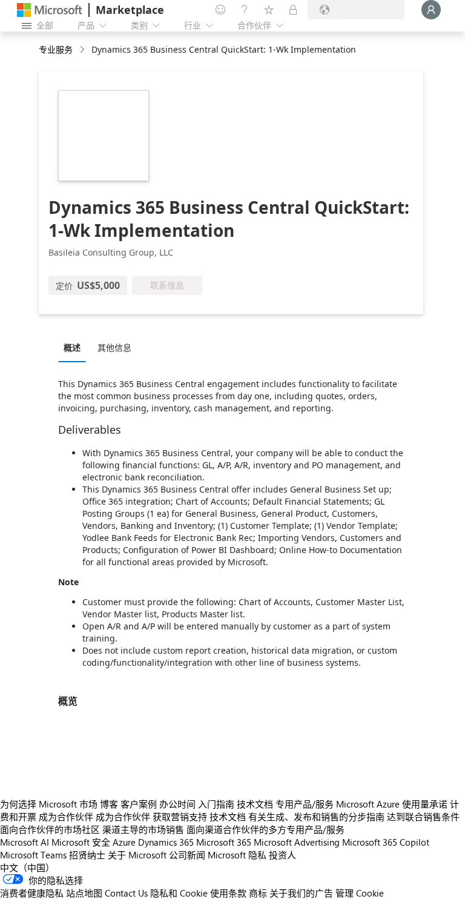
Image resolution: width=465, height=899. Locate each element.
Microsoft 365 (223, 842)
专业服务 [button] (56, 49)
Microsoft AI (24, 842)
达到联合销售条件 (423, 817)
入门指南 (216, 804)
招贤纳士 (87, 855)
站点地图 (84, 893)
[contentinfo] (83, 50)
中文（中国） (27, 867)
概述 (72, 347)
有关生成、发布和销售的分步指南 (316, 817)
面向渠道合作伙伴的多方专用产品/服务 (265, 829)
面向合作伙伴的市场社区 (50, 829)
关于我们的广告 (301, 893)
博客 (109, 804)
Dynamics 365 (166, 842)
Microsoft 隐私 (237, 855)
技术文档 (255, 804)
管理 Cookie (359, 893)
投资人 (282, 855)
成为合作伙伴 (66, 817)
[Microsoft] (49, 10)
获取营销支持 (180, 817)
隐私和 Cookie (179, 893)
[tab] (75, 347)
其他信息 (114, 347)
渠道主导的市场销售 (143, 829)
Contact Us (126, 893)
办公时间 (177, 804)
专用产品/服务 (304, 804)
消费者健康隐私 (32, 893)
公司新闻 (187, 855)
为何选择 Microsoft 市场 (48, 804)
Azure (124, 842)
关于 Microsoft (137, 855)
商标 (258, 893)
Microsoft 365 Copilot (385, 842)
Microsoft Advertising (297, 842)
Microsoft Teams (33, 855)
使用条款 (228, 893)
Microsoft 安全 (80, 842)
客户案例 (138, 804)
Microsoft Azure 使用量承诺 (391, 804)
